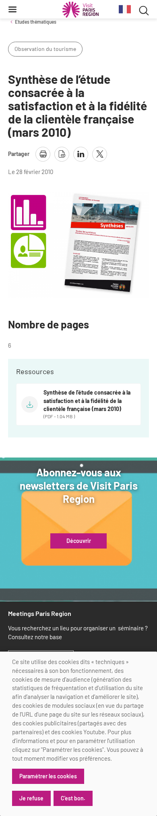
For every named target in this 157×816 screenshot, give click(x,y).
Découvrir (78, 541)
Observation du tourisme (45, 48)
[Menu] (12, 9)
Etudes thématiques (35, 21)
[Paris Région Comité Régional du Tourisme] (80, 10)
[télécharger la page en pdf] (61, 154)
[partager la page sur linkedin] (80, 154)
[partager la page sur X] (99, 154)
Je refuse (31, 798)
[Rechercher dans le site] (144, 9)
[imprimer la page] (42, 154)
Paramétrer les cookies (48, 776)
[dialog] (78, 734)
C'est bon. (73, 798)
